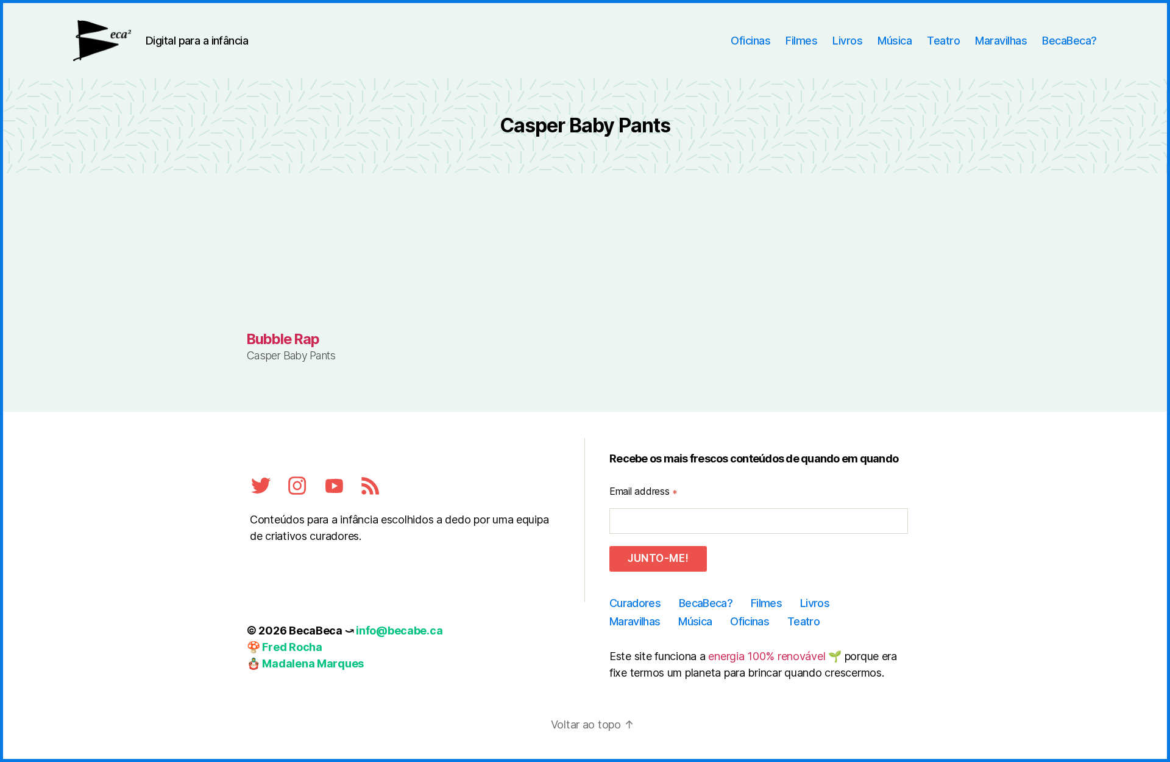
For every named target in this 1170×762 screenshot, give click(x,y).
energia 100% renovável (766, 656)
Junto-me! (658, 558)
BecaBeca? (1069, 40)
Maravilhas (1001, 40)
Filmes (801, 40)
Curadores (635, 603)
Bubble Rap (283, 339)
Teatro (943, 40)
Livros (847, 40)
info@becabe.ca (399, 630)
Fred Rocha (292, 647)
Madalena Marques (313, 663)
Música (895, 40)
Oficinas (750, 40)
